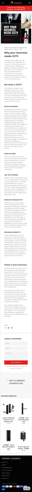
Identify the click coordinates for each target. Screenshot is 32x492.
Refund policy (6, 473)
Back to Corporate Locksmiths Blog (17, 382)
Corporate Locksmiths (11, 483)
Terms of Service (7, 470)
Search (4, 465)
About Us (4, 462)
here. (9, 316)
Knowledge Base (7, 467)
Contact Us (5, 478)
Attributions (5, 475)
